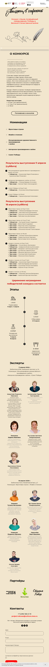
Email (7, 637)
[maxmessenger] (27, 626)
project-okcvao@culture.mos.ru (24, 616)
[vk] (24, 626)
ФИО (6, 630)
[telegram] (22, 626)
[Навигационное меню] (1, 48)
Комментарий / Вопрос (12, 645)
